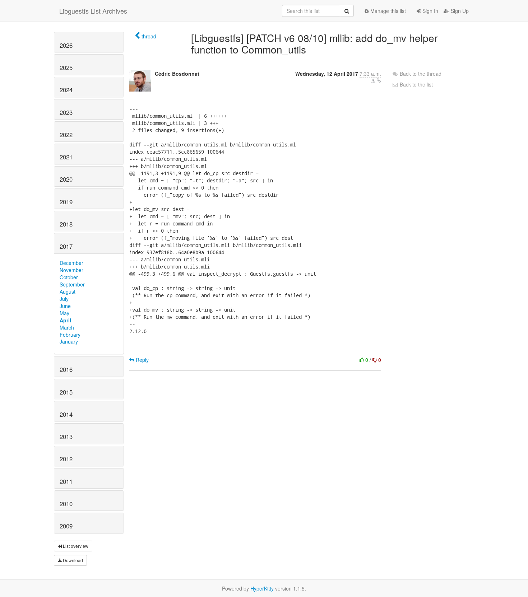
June (65, 305)
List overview (75, 546)
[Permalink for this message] (379, 80)
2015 (66, 392)
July (64, 298)
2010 (66, 503)
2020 (66, 179)
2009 (66, 526)
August (67, 291)
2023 (66, 112)
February (70, 334)
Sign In (429, 10)
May (64, 313)
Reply (141, 359)
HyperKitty (262, 588)
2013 (66, 436)
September (72, 284)
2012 (66, 458)
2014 (66, 414)
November (71, 270)
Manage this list (387, 10)
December (71, 262)
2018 (66, 224)
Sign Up (459, 10)
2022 (66, 134)
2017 (66, 246)
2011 (66, 481)
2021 (66, 157)
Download (72, 560)
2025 (66, 67)
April (65, 320)
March (67, 327)
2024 (66, 89)
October (69, 277)
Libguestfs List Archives (93, 10)
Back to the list (415, 84)
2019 (66, 201)
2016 (66, 369)
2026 (66, 45)
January (69, 341)
